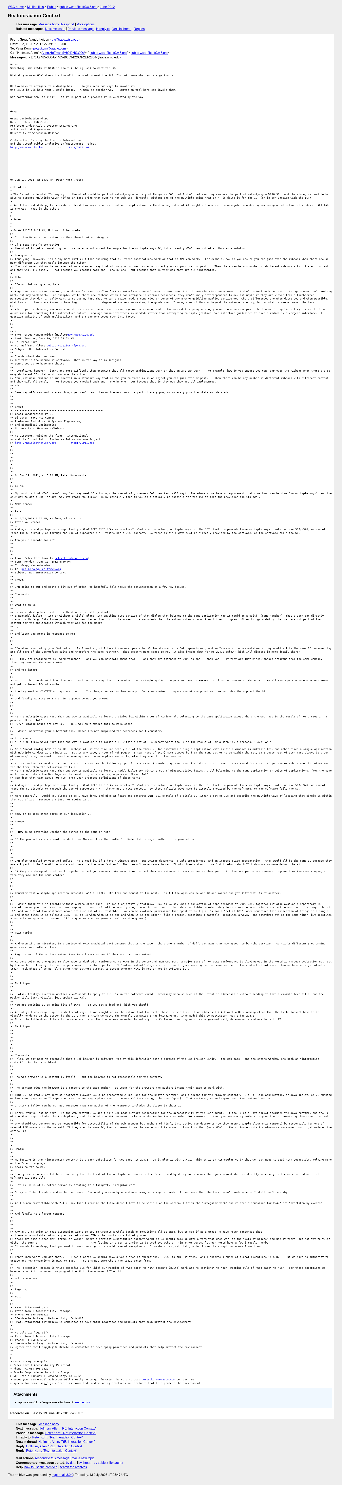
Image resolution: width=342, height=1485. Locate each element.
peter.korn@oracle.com (49, 48)
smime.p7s (82, 1402)
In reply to (103, 29)
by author (116, 1462)
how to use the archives (40, 1467)
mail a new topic (83, 1458)
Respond (67, 24)
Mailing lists (35, 7)
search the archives (73, 1467)
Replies (139, 29)
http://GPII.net (77, 147)
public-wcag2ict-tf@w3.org (78, 7)
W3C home (16, 7)
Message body (48, 24)
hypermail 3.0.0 (62, 1474)
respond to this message (52, 1458)
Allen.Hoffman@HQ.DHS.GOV (63, 52)
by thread (84, 1462)
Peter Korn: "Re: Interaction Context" (70, 1433)
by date (71, 1462)
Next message (55, 29)
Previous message (80, 29)
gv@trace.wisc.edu (65, 39)
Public (51, 7)
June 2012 (107, 7)
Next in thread (121, 29)
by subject (101, 1462)
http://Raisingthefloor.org (30, 147)
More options (85, 24)
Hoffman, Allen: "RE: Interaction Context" (67, 1428)
